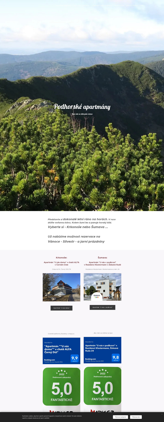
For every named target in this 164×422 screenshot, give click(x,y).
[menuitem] (64, 5)
